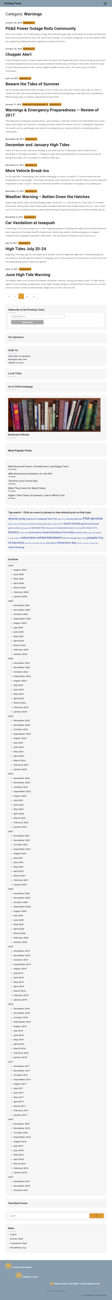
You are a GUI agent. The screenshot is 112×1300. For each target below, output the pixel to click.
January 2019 (20, 999)
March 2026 (20, 587)
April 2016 (19, 1159)
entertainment (50, 537)
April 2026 (19, 583)
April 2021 (19, 871)
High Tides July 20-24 (25, 248)
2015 (10, 1177)
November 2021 (22, 840)
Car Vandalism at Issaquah (30, 222)
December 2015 (22, 1181)
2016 (10, 1119)
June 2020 (19, 920)
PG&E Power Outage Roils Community (40, 28)
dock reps (47, 524)
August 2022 (20, 795)
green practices (90, 523)
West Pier (61, 519)
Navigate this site (17, 359)
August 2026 (20, 569)
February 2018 (21, 1052)
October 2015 (21, 1190)
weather (79, 543)
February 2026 (21, 592)
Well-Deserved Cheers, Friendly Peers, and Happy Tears (38, 466)
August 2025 (20, 623)
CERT (61, 524)
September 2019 (22, 964)
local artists (72, 523)
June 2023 (19, 747)
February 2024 (21, 707)
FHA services (93, 518)
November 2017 (22, 1070)
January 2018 (20, 1057)
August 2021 (20, 853)
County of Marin (14, 538)
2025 (10, 600)
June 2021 (19, 862)
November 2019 (22, 955)
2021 (10, 831)
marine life (23, 533)
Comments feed (18, 1243)
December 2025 (22, 605)
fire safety (69, 532)
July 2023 (18, 742)
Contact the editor (22, 1267)
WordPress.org (18, 1247)
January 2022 (20, 826)
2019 (10, 946)
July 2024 (18, 685)
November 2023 (22, 725)
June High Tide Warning (27, 274)
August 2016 (20, 1141)
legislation (31, 519)
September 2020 (22, 906)
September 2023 (22, 733)
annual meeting (35, 524)
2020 (10, 888)
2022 (10, 773)
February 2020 (21, 937)
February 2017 (21, 1110)
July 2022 (18, 800)
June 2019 (19, 977)
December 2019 (22, 950)
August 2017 (20, 1083)
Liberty (49, 528)
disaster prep (16, 518)
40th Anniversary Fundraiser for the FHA (30, 473)
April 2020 (19, 928)
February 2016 (21, 1168)
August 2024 (20, 680)
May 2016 (18, 1154)
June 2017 (19, 1092)
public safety (14, 528)
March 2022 (20, 818)
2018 (10, 1004)
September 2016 (22, 1137)
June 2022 (19, 804)
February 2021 (21, 880)
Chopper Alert (18, 54)
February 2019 (21, 995)
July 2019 (18, 973)
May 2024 (18, 693)
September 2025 (22, 618)
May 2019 (18, 982)
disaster (28, 543)
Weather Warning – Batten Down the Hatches (47, 196)
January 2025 (20, 654)
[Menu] (105, 3)
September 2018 (22, 1021)
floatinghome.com (90, 1283)
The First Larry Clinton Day (22, 480)
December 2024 (22, 663)
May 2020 (18, 924)
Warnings (28, 23)
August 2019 (20, 968)
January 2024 (20, 711)
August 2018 (20, 1026)
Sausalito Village (88, 543)
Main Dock (12, 524)
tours (11, 547)
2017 (10, 1061)
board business (52, 532)
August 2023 (20, 738)
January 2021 (20, 884)
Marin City (82, 538)
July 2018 (18, 1030)
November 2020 (22, 897)
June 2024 (19, 689)
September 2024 (22, 676)
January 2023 (20, 769)
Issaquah (42, 518)
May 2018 (18, 1039)
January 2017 (20, 1114)
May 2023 (18, 751)
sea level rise (38, 527)
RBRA (80, 519)
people (92, 537)
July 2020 (18, 915)
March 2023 (20, 760)
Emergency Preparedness (34, 104)
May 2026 (18, 578)
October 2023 (21, 729)
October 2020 (21, 902)
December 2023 (22, 720)
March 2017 (20, 1106)
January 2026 (20, 596)
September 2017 (22, 1079)
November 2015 (22, 1185)
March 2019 (20, 990)
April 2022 (19, 813)
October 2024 (21, 671)
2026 (10, 565)
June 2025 (19, 631)
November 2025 (22, 609)
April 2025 (19, 640)
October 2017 (21, 1075)
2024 (10, 658)
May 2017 (18, 1097)
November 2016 (22, 1128)
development (25, 528)
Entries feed (16, 1238)
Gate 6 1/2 (92, 527)
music (98, 532)
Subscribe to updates (19, 356)
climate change (70, 538)
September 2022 (22, 791)
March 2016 (20, 1163)
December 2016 (22, 1123)
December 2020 (22, 893)
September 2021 (22, 849)
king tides (92, 533)
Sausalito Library (38, 543)
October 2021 (21, 844)
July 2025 (18, 627)
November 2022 (22, 782)
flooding (19, 547)
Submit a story (16, 362)
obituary (24, 524)
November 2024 (22, 667)
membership (72, 519)
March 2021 (20, 875)
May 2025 (18, 636)
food (18, 524)
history (13, 532)
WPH (84, 528)
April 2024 (19, 698)
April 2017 (19, 1101)
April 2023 (19, 756)
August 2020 (20, 911)
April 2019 (19, 986)
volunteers (29, 537)
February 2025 (21, 649)
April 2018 (19, 1044)
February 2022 (21, 822)
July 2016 (18, 1145)
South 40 (55, 524)
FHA (54, 528)
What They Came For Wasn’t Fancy (27, 488)
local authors (35, 532)
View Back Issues (17, 1203)
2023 (10, 716)
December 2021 (22, 835)
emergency (51, 543)
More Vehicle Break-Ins (27, 170)
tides (97, 543)
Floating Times (12, 3)
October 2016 (21, 1132)
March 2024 (20, 702)
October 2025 (21, 614)
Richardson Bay (66, 542)
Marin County (75, 528)
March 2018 (20, 1048)
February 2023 (21, 764)
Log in (13, 1234)
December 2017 (22, 1066)
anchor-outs (81, 532)
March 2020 (20, 933)
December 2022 (22, 778)
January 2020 (20, 942)
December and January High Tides (37, 144)
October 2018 (21, 1017)
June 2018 (19, 1035)
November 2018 (22, 1013)
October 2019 (21, 959)
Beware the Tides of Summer (32, 84)
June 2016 (19, 1150)
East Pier (53, 518)
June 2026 (19, 574)
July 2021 (18, 857)
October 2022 (21, 787)
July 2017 (18, 1088)
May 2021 (18, 866)
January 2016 (20, 1172)
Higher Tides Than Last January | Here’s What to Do (36, 495)
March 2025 (20, 645)
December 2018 (22, 1008)
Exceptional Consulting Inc (95, 1295)
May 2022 (18, 809)
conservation (62, 528)
